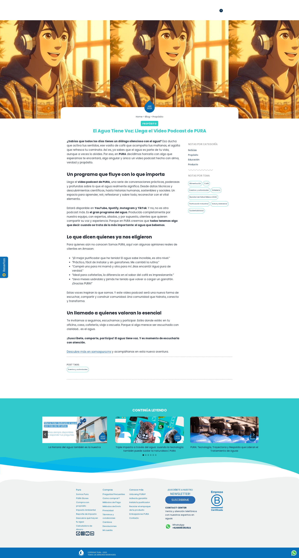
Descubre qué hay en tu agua (87, 520)
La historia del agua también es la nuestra (74, 447)
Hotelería (216, 190)
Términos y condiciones (109, 516)
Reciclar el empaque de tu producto (140, 508)
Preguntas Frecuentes (114, 494)
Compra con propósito (147, 10)
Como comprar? (111, 498)
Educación (193, 159)
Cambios (107, 522)
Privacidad (108, 510)
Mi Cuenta (212, 10)
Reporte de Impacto (86, 514)
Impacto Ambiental (86, 509)
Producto (193, 164)
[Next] (253, 434)
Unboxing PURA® (137, 494)
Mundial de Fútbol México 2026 (203, 197)
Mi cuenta (107, 530)
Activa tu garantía (138, 498)
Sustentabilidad (196, 210)
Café (206, 183)
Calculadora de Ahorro (84, 527)
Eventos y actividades (199, 190)
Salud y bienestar (219, 203)
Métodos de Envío (112, 506)
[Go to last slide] (45, 434)
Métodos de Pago (112, 502)
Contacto (173, 10)
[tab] (143, 455)
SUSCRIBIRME (180, 500)
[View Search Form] (207, 10)
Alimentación (195, 183)
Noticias (192, 150)
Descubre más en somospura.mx (89, 352)
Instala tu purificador (139, 502)
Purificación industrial (199, 203)
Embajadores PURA (139, 514)
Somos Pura (82, 494)
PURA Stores (82, 498)
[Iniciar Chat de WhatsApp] (294, 553)
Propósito (149, 123)
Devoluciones (109, 526)
